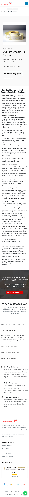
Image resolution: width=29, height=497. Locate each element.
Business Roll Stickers (7, 445)
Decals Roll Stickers (12, 9)
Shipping (16, 494)
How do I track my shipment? (9, 358)
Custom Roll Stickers (7, 454)
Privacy (11, 494)
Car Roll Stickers (6, 448)
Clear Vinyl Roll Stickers (8, 451)
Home (2, 9)
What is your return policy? (8, 330)
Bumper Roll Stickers (7, 456)
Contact (22, 494)
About (6, 494)
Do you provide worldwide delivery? (11, 352)
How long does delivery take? (9, 346)
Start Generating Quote (12, 74)
